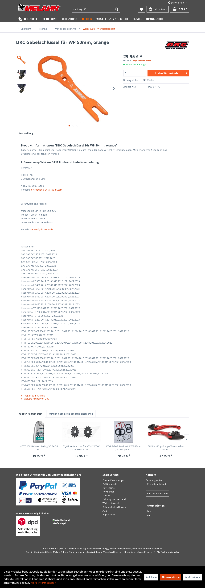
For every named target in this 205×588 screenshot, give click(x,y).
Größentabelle (110, 484)
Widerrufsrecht (110, 503)
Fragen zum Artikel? (34, 395)
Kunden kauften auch (30, 413)
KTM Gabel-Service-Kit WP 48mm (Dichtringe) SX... (123, 448)
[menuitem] (96, 9)
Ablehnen (151, 577)
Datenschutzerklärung (114, 507)
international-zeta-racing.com (46, 189)
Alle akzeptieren (171, 577)
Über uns (148, 513)
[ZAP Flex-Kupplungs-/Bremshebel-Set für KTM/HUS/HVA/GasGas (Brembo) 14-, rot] (166, 432)
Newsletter (108, 491)
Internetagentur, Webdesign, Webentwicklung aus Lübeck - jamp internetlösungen (114, 551)
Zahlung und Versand (114, 499)
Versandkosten (94, 548)
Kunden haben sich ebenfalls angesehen (71, 413)
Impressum (108, 514)
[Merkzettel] (141, 9)
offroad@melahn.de (156, 484)
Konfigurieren (192, 577)
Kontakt (106, 495)
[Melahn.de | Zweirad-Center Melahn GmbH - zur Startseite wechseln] (39, 10)
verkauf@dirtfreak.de (41, 229)
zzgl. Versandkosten (142, 60)
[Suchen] (116, 9)
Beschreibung (26, 133)
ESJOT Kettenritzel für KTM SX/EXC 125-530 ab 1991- (81, 448)
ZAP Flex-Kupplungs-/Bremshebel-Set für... (166, 448)
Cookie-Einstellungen (113, 480)
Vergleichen (132, 80)
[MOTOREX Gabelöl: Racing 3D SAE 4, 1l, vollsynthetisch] (39, 432)
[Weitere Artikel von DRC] (177, 45)
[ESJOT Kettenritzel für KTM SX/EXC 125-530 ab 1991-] (81, 432)
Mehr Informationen (43, 582)
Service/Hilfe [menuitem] (177, 2)
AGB (104, 510)
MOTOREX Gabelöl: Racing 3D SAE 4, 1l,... (39, 448)
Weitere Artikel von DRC (36, 398)
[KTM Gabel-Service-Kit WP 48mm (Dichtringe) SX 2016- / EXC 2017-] (123, 432)
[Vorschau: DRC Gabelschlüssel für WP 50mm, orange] (21, 59)
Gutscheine (108, 487)
